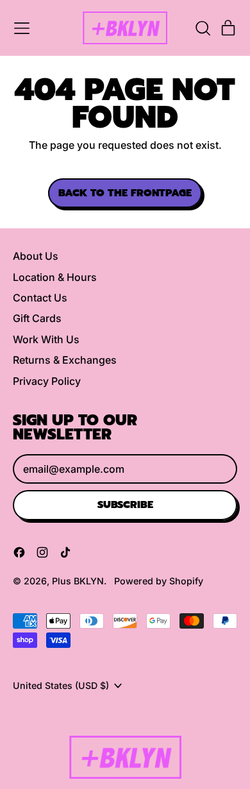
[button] (203, 28)
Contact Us (40, 297)
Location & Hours (55, 277)
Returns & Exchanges (65, 359)
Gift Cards (37, 318)
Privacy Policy (47, 381)
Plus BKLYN (78, 580)
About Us (35, 256)
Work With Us (46, 339)
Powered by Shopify (158, 580)
